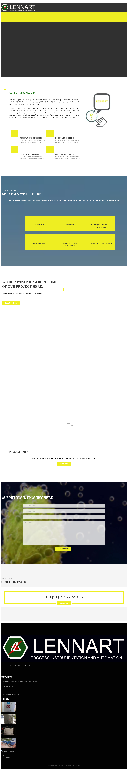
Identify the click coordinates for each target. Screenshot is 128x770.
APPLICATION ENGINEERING (31, 138)
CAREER (52, 16)
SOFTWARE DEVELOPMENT (65, 154)
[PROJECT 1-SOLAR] (8, 751)
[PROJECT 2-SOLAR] (8, 743)
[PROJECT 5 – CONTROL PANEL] (8, 707)
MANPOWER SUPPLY (39, 243)
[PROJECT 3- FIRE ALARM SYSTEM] (8, 731)
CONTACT (63, 16)
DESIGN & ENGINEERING (64, 138)
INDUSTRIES (40, 16)
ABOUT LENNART (6, 16)
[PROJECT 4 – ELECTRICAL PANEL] (8, 719)
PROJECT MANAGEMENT (29, 154)
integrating (53, 108)
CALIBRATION (39, 225)
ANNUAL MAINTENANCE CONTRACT (100, 243)
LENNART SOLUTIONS (24, 16)
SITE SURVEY (70, 225)
